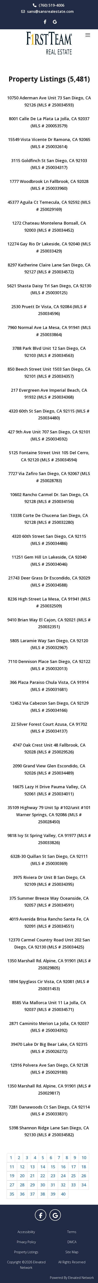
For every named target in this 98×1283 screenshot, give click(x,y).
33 (73, 1185)
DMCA (71, 1242)
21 (32, 1175)
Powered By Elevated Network (72, 1277)
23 (53, 1175)
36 (22, 1194)
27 (12, 1185)
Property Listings (26, 1252)
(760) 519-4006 (51, 5)
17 (73, 1166)
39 (53, 1194)
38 (42, 1194)
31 (53, 1185)
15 (53, 1166)
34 (83, 1185)
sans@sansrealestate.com (50, 11)
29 (32, 1185)
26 (83, 1175)
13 (32, 1166)
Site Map (71, 1252)
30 (42, 1185)
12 (22, 1166)
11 (12, 1166)
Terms (71, 1232)
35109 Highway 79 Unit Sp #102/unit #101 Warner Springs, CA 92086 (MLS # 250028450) (49, 814)
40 (63, 1194)
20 (22, 1175)
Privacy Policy (26, 1242)
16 (63, 1166)
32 (63, 1185)
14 (42, 1166)
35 (12, 1194)
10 (84, 1157)
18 (83, 1166)
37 (32, 1194)
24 (63, 1175)
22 (42, 1175)
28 (22, 1185)
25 (73, 1175)
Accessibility (26, 1232)
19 (12, 1175)
